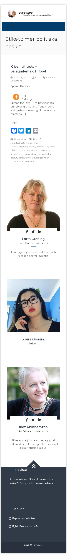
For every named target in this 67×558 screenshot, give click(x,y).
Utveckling (20, 139)
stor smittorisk (26, 161)
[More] (16, 94)
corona (33, 142)
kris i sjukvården (27, 154)
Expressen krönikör (24, 518)
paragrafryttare (26, 157)
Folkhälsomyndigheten (23, 146)
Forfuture (38, 544)
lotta (37, 77)
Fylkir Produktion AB (25, 526)
